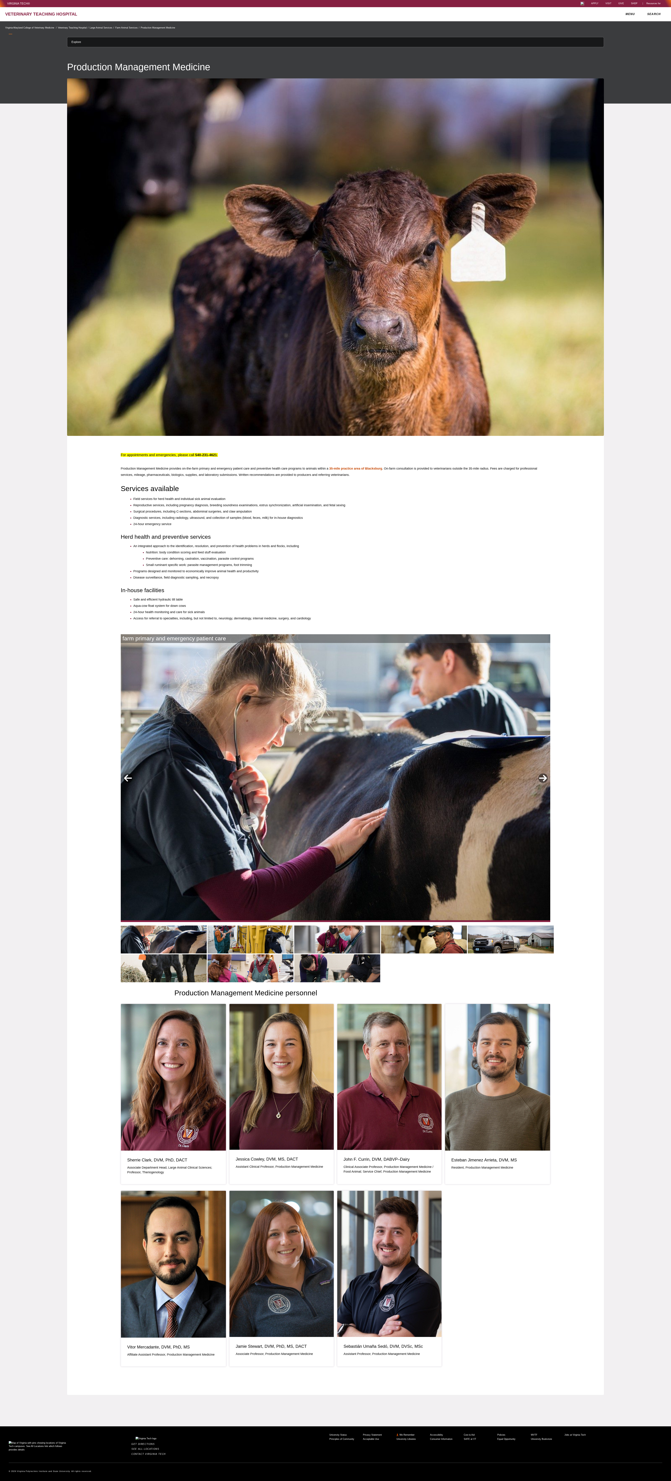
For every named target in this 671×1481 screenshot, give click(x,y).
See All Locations (146, 1449)
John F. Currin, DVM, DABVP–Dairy (377, 1159)
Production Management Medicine (158, 27)
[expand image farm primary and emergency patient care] (164, 939)
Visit (608, 3)
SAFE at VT (470, 1439)
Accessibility (436, 1435)
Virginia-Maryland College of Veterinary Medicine (31, 27)
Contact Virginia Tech (149, 1454)
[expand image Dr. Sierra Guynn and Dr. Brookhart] (337, 939)
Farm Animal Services (127, 27)
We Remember (406, 1435)
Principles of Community (341, 1439)
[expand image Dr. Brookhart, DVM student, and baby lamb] (337, 968)
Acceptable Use (371, 1439)
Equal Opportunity (506, 1439)
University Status (338, 1435)
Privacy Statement (372, 1435)
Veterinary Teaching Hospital (73, 27)
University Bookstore (541, 1439)
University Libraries (406, 1439)
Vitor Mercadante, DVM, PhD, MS (158, 1347)
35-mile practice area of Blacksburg (355, 468)
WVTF (534, 1435)
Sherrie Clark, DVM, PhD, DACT (157, 1160)
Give (621, 3)
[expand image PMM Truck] (511, 939)
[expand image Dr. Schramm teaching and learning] (251, 939)
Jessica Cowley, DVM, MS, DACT (267, 1159)
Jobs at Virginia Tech (575, 1435)
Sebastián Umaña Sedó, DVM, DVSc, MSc (383, 1346)
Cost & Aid (469, 1435)
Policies (501, 1435)
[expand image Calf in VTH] (164, 968)
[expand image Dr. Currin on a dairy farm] (424, 939)
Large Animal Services (102, 27)
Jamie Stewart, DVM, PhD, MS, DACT (271, 1346)
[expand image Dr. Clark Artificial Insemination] (251, 968)
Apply (594, 3)
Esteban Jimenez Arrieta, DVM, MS (484, 1160)
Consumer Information (441, 1439)
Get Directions (144, 1444)
